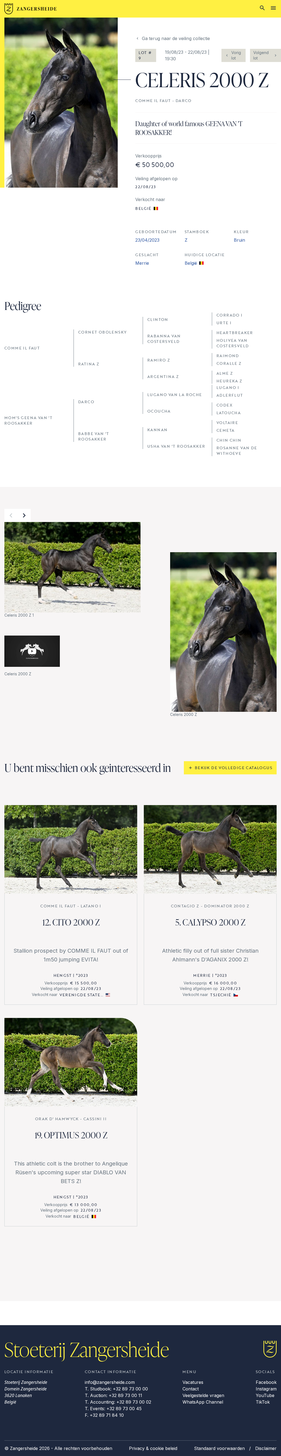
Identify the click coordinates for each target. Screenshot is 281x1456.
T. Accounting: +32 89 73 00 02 (118, 1402)
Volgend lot (261, 55)
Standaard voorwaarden (219, 1448)
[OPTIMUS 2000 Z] (70, 1062)
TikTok (263, 1402)
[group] (72, 570)
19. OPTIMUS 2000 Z (71, 1135)
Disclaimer (266, 1448)
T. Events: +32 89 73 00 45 (113, 1408)
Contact (190, 1389)
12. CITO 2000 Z (71, 922)
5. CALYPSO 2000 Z (210, 922)
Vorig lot (236, 55)
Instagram (266, 1389)
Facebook (266, 1382)
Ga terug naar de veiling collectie (176, 38)
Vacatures (192, 1382)
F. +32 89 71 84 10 (104, 1415)
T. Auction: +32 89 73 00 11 (113, 1395)
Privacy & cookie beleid (153, 1448)
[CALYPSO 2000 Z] (210, 849)
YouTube (265, 1395)
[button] (11, 515)
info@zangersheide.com (110, 1382)
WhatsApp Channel (202, 1402)
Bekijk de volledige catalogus (233, 768)
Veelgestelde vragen (203, 1395)
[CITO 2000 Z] (70, 849)
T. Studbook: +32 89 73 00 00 (116, 1389)
